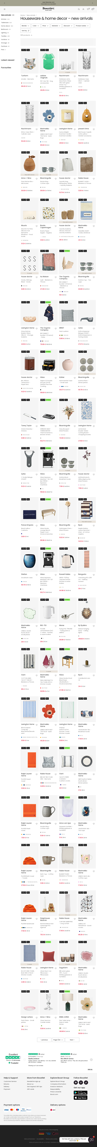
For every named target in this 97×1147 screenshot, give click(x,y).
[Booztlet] (48, 9)
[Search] (79, 9)
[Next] (92, 3)
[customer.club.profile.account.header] (83, 9)
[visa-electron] (23, 1110)
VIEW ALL (90, 1069)
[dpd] (52, 1110)
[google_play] (80, 1092)
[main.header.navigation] (4, 9)
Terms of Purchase (29, 1139)
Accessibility (40, 1139)
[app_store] (80, 1097)
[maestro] (17, 1110)
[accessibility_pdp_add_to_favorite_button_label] (37, 76)
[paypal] (29, 1110)
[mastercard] (11, 1110)
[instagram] (81, 1082)
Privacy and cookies (51, 1139)
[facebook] (76, 1082)
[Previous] (4, 3)
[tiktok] (86, 1082)
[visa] (6, 1110)
